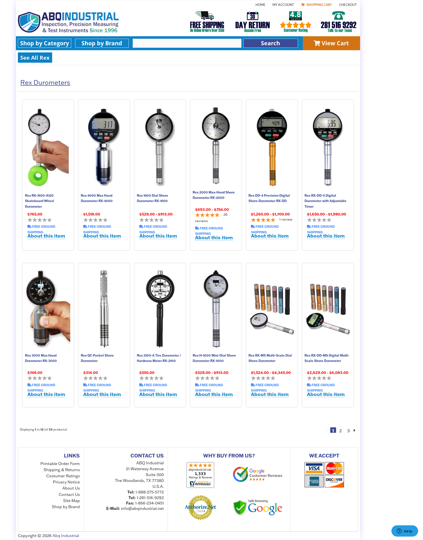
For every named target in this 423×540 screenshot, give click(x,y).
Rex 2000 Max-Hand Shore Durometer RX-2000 (214, 195)
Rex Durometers (45, 82)
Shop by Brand (102, 43)
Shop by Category (44, 43)
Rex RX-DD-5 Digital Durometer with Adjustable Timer (325, 200)
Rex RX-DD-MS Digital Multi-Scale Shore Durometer (327, 358)
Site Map (71, 500)
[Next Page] (354, 430)
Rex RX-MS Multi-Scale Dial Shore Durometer (270, 358)
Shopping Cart (319, 4)
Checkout (348, 4)
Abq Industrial (66, 535)
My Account (283, 4)
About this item (46, 236)
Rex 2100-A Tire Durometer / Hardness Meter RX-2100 (159, 358)
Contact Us (69, 494)
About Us (71, 488)
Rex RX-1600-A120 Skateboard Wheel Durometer (39, 200)
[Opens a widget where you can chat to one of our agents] (404, 531)
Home (260, 4)
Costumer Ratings (63, 475)
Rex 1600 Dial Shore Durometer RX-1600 (152, 198)
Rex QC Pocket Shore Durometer (97, 358)
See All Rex (35, 57)
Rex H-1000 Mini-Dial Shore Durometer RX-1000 (214, 358)
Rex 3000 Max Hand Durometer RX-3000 (41, 358)
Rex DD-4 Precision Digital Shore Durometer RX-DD (269, 198)
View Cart (334, 43)
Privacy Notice (66, 482)
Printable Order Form (60, 463)
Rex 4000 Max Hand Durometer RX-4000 (97, 198)
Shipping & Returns (62, 469)
